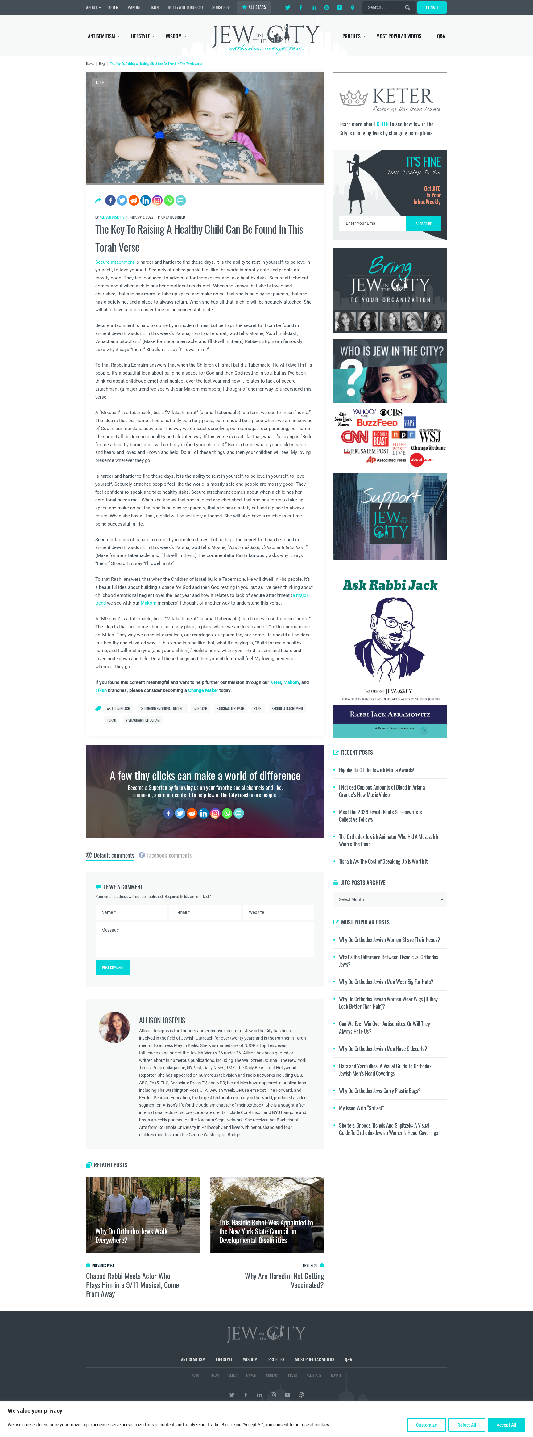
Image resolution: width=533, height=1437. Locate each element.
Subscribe (267, 770)
